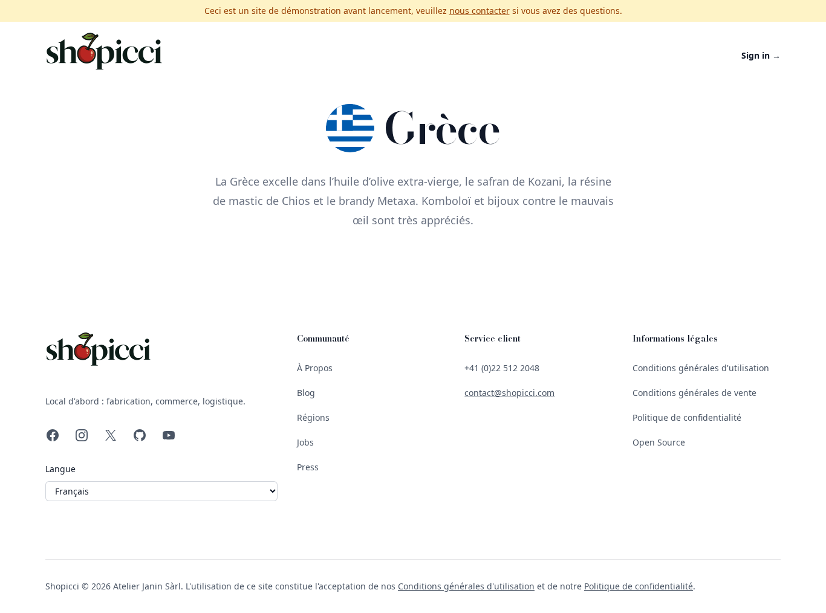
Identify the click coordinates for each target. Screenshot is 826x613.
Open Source (659, 442)
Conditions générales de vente (694, 392)
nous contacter (479, 10)
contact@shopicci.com (509, 392)
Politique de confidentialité (687, 417)
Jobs (305, 442)
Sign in (761, 55)
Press (308, 467)
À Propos (315, 368)
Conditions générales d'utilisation (701, 368)
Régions (313, 417)
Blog (306, 392)
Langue (60, 469)
